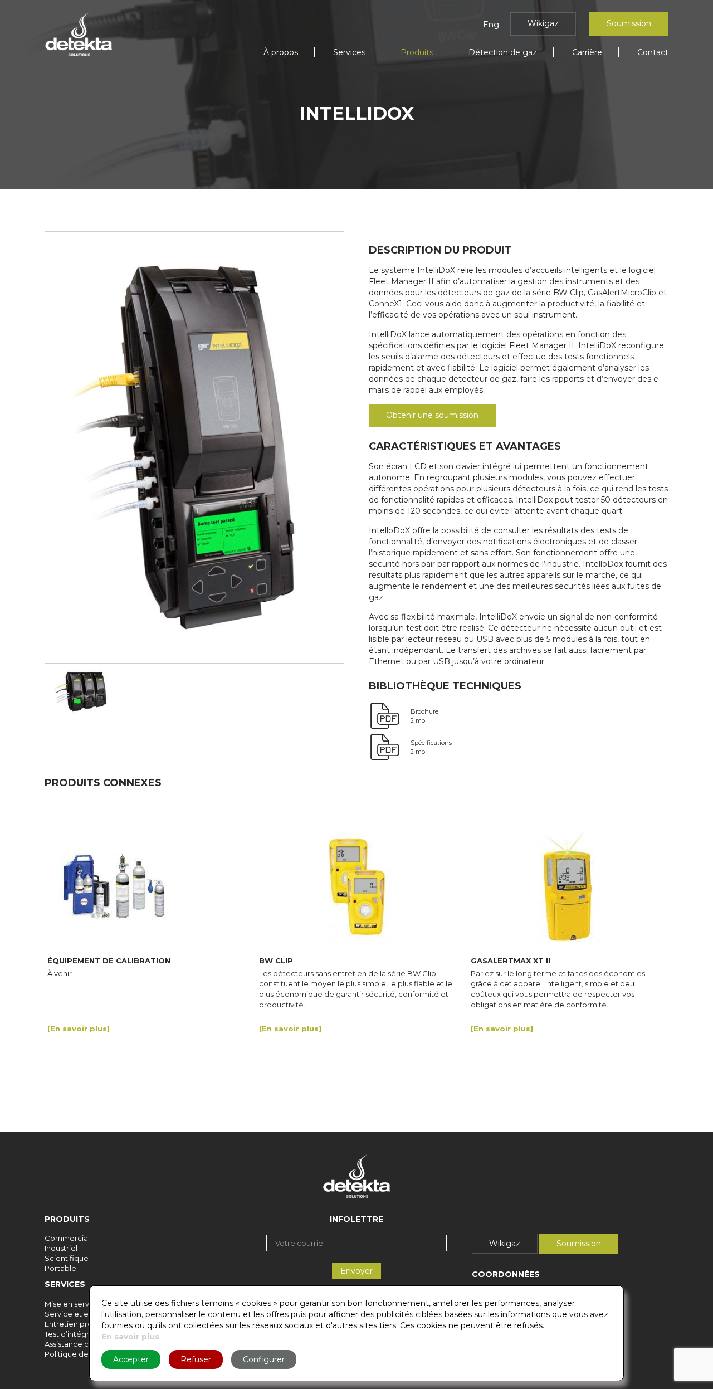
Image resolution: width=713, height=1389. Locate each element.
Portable (60, 1268)
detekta (79, 34)
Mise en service (72, 1303)
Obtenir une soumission (432, 415)
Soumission (629, 23)
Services (349, 52)
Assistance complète (82, 1343)
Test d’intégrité (72, 1333)
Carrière (587, 52)
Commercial (67, 1238)
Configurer (264, 1359)
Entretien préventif (79, 1323)
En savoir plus (130, 1337)
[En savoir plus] (78, 1028)
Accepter (131, 1359)
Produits (417, 52)
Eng (491, 25)
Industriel (61, 1248)
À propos (280, 52)
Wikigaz (543, 23)
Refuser (195, 1359)
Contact (652, 52)
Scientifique (67, 1258)
